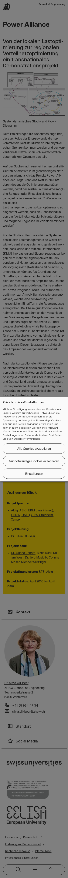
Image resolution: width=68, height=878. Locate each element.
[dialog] (34, 439)
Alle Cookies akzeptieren (34, 448)
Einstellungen (34, 474)
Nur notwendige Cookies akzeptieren (34, 461)
